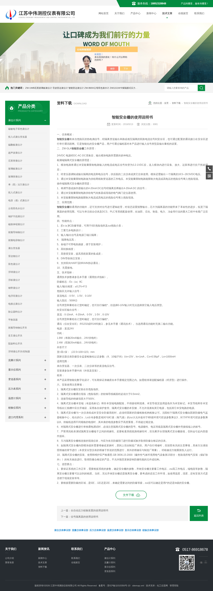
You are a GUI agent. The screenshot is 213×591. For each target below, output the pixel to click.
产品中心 (135, 13)
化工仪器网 (162, 585)
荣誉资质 (9, 562)
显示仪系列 (14, 369)
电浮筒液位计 (15, 295)
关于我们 (119, 13)
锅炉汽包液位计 (16, 216)
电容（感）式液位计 (18, 200)
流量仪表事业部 (80, 530)
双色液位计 (14, 264)
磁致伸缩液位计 (16, 224)
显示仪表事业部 (133, 530)
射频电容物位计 (16, 240)
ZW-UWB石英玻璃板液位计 (38, 88)
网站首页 (104, 13)
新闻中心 (151, 13)
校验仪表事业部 (150, 530)
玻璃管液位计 (15, 176)
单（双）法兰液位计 (18, 184)
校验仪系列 (14, 407)
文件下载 (128, 495)
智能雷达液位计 (76, 88)
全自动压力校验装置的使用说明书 (89, 510)
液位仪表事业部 (62, 530)
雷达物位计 (14, 256)
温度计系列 (14, 398)
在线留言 (183, 13)
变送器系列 (14, 379)
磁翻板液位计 (15, 144)
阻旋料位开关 (15, 343)
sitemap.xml (138, 585)
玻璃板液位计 (15, 168)
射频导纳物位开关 (17, 327)
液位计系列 (14, 120)
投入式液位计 (15, 192)
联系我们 (199, 13)
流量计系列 (14, 360)
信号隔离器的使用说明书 (84, 516)
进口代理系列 (15, 417)
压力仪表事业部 (98, 530)
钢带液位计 (14, 288)
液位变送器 (14, 248)
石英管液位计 (15, 160)
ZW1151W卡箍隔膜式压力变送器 (126, 88)
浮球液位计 (14, 272)
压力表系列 (14, 388)
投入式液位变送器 (17, 136)
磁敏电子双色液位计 (18, 129)
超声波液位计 (15, 152)
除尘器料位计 (15, 311)
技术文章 (167, 13)
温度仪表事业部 (115, 530)
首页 (166, 103)
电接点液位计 (15, 303)
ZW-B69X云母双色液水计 (96, 88)
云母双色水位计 (16, 208)
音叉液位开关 (15, 335)
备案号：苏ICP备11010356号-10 (114, 585)
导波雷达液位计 (60, 88)
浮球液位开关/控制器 (19, 351)
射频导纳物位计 (16, 232)
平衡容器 (13, 319)
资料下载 (176, 103)
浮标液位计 (14, 280)
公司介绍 (9, 558)
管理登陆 (174, 585)
